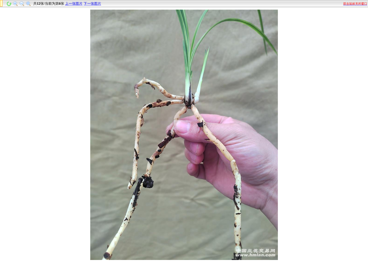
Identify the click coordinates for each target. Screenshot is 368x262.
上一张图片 (74, 4)
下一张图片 (92, 4)
